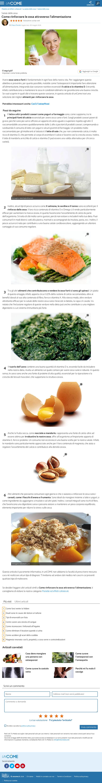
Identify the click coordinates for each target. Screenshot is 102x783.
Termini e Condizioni (64, 777)
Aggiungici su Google (90, 71)
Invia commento (88, 727)
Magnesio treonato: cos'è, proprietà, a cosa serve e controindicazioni (35, 639)
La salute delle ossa (29, 9)
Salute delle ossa (43, 9)
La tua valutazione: (38, 720)
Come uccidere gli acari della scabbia (22, 635)
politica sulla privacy (28, 726)
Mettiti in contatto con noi (45, 777)
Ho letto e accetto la (21, 726)
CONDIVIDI (90, 5)
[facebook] (6, 766)
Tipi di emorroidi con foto (17, 617)
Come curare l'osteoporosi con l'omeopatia (84, 657)
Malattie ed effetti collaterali (11, 9)
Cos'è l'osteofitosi (40, 104)
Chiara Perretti (16, 25)
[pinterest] (22, 766)
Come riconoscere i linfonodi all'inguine (23, 626)
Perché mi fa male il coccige (85, 670)
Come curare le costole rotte (37, 670)
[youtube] (17, 766)
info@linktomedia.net (61, 739)
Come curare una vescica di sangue (21, 622)
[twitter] (12, 766)
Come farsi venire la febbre (17, 608)
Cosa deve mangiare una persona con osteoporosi (36, 657)
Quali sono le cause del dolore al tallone (23, 613)
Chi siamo (30, 777)
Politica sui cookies (10, 781)
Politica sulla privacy (81, 777)
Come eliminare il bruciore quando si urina (24, 631)
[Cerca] (98, 3)
